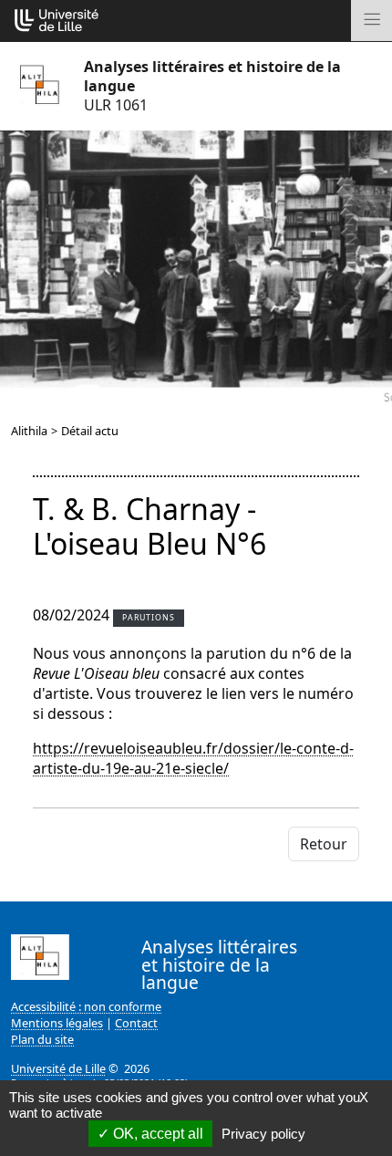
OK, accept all (156, 1133)
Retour (323, 844)
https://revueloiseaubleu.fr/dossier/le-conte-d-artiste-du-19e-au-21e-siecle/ (193, 758)
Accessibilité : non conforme (86, 1006)
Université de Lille (58, 1068)
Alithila (29, 430)
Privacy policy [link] (263, 1133)
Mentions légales (57, 1023)
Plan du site (42, 1039)
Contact (136, 1023)
